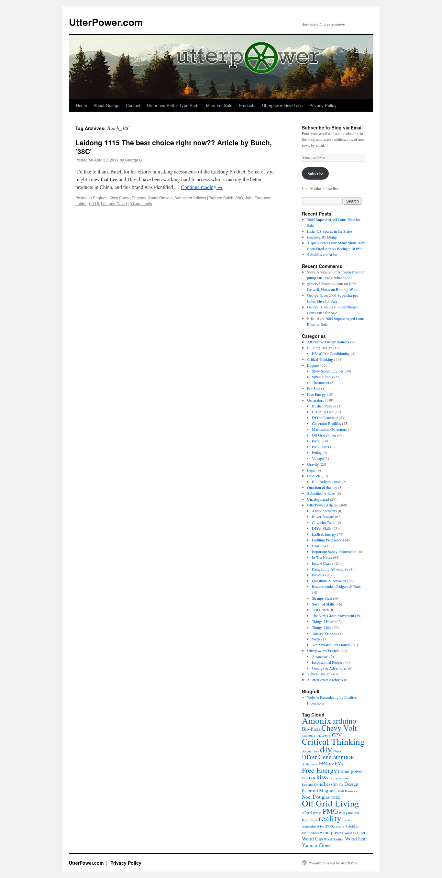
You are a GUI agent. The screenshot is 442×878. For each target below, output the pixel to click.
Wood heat (356, 838)
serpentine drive (313, 826)
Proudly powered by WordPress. (333, 862)
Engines (100, 197)
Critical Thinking (320, 359)
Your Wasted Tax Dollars (331, 644)
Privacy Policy (323, 105)
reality (329, 818)
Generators (315, 400)
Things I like (321, 627)
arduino (344, 720)
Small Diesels (160, 197)
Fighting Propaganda (328, 539)
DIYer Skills (321, 528)
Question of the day (322, 487)
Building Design (319, 347)
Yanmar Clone (316, 845)
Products (247, 105)
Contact (133, 105)
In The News (322, 557)
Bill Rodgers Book (326, 481)
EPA (323, 763)
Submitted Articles (190, 197)
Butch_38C (233, 197)
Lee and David (114, 203)
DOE (349, 757)
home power (350, 771)
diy (326, 748)
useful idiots (310, 832)
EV (331, 764)
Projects (318, 574)
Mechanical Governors (329, 429)
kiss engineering (338, 778)
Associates (320, 656)
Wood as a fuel (354, 832)
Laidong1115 (87, 203)
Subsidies (352, 826)
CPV (337, 735)
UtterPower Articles (322, 504)
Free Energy (316, 394)
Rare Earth (309, 820)
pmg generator (349, 812)
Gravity (313, 464)
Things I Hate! (323, 621)
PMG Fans (320, 446)
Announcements (324, 510)
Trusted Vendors (324, 633)
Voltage (318, 458)
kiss (321, 777)
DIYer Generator (325, 417)
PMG (316, 440)
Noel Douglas (316, 797)
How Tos (319, 545)
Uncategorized (318, 499)
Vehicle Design (318, 673)
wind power (331, 832)
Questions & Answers (329, 580)
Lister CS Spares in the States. (330, 231)
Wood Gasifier (334, 839)
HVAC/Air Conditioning (331, 353)
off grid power (312, 812)
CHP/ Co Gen (323, 411)
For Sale (313, 388)
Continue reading (202, 186)
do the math (310, 764)
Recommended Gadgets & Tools (336, 586)
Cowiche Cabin (324, 522)
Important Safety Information (334, 551)
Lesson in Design (341, 784)
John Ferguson (258, 197)
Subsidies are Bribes (322, 254)
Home (81, 105)
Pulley (317, 452)
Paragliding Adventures (330, 569)
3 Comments (141, 203)
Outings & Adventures (329, 668)
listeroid (310, 790)
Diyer (337, 751)
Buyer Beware (323, 516)
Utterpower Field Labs (282, 105)
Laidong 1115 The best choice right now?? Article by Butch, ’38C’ (173, 147)
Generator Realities (326, 423)
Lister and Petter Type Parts (173, 105)
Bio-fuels (311, 729)
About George (106, 105)
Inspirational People (327, 662)
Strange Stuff (322, 598)
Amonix (316, 720)
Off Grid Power (324, 435)
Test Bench (320, 609)
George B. (134, 159)
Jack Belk (308, 778)
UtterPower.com (106, 22)
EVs (339, 763)
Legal (311, 469)
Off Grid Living (330, 803)
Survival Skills (323, 603)
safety (346, 820)
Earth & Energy (324, 534)
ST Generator (335, 826)
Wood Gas (312, 838)
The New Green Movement (333, 615)
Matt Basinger (347, 791)
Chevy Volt (339, 727)
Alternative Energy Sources (328, 341)
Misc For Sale (219, 105)
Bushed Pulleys (324, 405)
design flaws (310, 751)
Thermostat (320, 382)
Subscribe (315, 173)
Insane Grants (322, 563)
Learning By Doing (322, 236)
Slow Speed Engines (127, 197)
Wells (316, 638)
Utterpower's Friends (323, 650)
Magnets (328, 790)
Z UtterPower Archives (325, 679)
